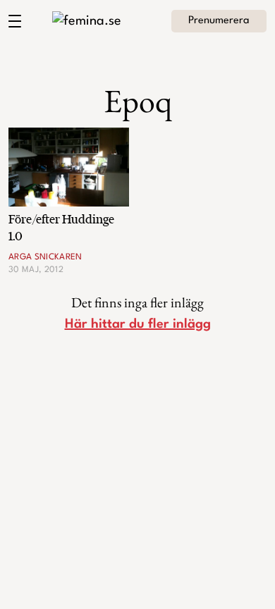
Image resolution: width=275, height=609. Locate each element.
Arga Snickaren (45, 257)
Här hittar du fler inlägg (138, 324)
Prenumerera (219, 21)
